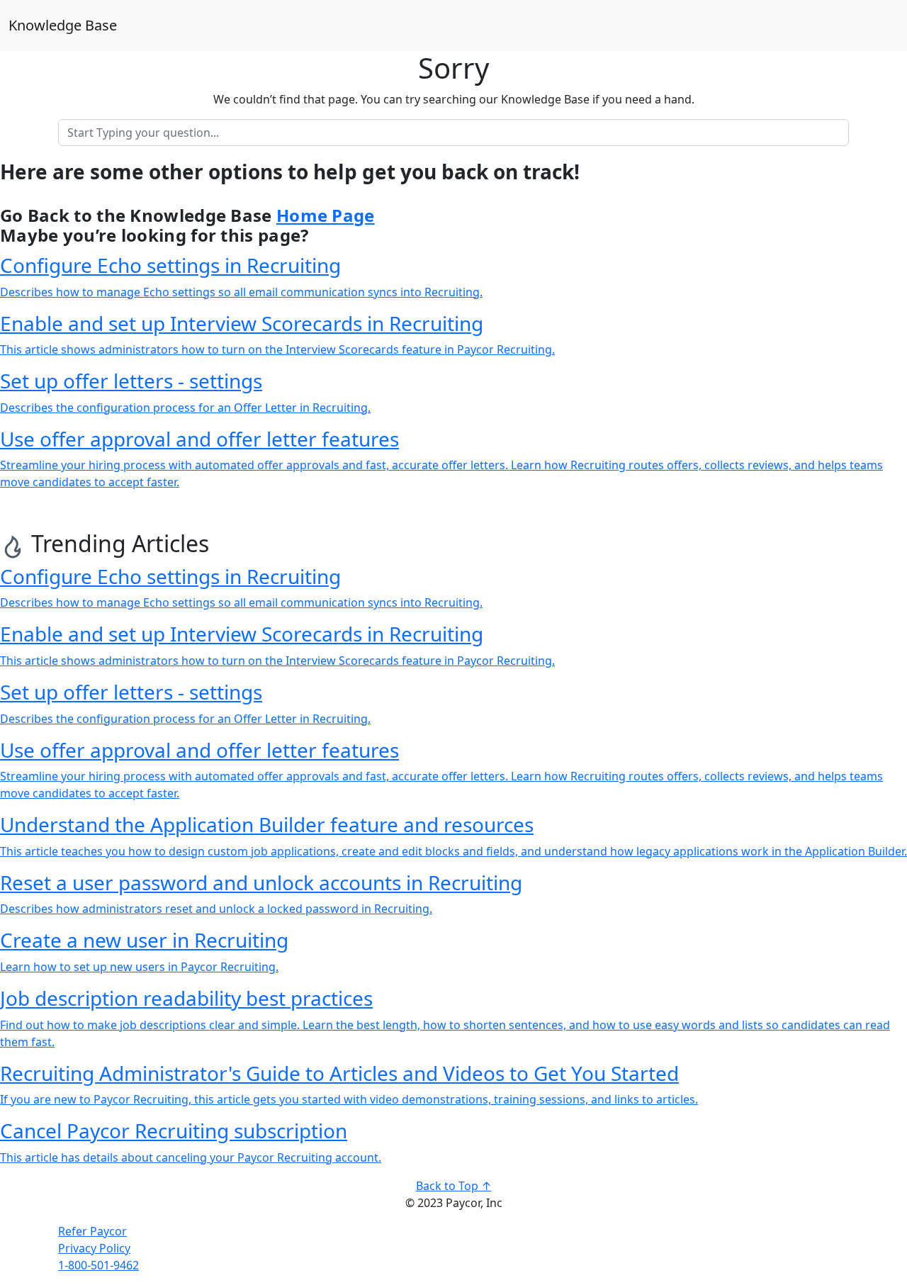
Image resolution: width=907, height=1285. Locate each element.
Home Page (325, 215)
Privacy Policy (94, 1248)
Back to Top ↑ (454, 1186)
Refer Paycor (92, 1231)
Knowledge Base (63, 25)
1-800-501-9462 (98, 1265)
